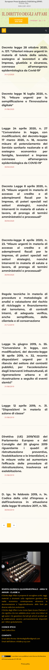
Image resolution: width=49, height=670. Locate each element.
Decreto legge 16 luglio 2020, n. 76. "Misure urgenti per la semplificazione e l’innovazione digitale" (24, 99)
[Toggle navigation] (4, 30)
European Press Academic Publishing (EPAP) (23, 1)
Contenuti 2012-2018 (19, 20)
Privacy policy (25, 664)
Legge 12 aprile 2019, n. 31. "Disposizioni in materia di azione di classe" (24, 409)
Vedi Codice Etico (8, 630)
